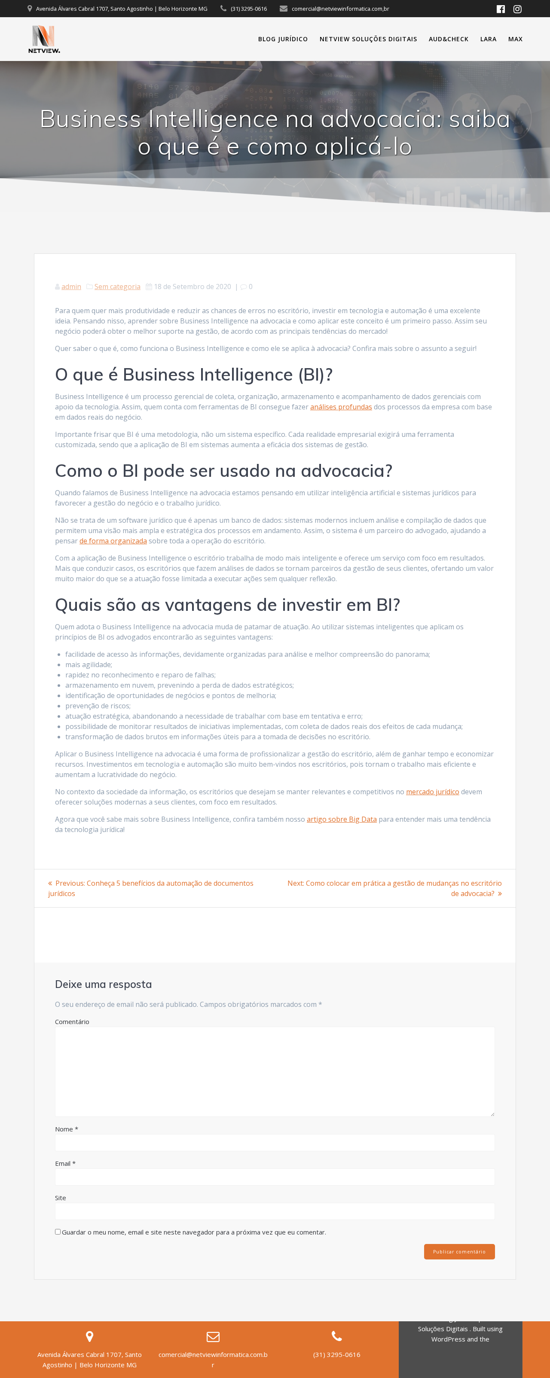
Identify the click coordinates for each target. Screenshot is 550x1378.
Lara (488, 39)
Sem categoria (118, 286)
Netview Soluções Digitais (368, 39)
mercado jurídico (432, 791)
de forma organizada (113, 541)
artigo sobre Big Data (342, 819)
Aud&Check (449, 39)
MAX (515, 39)
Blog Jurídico (283, 39)
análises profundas (341, 407)
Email (65, 1163)
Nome (66, 1129)
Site (60, 1197)
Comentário (72, 1021)
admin (71, 286)
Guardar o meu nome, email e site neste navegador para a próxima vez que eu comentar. (194, 1232)
